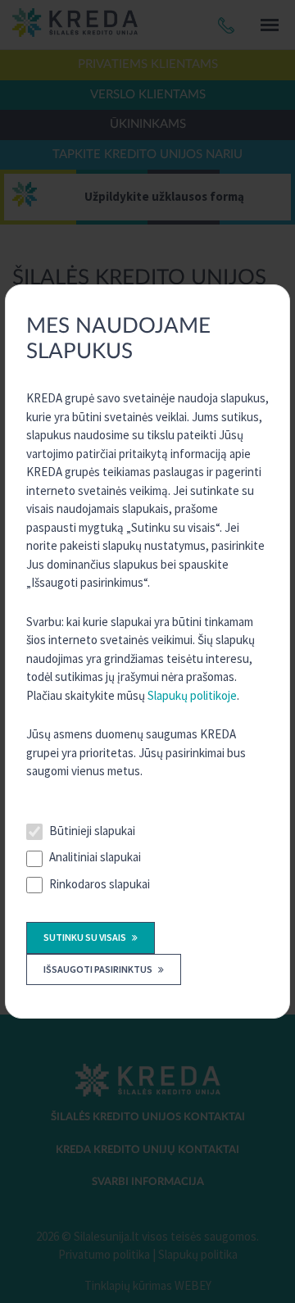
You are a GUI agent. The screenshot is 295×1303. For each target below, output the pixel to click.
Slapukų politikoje (192, 695)
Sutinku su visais (85, 937)
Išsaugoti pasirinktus (98, 969)
